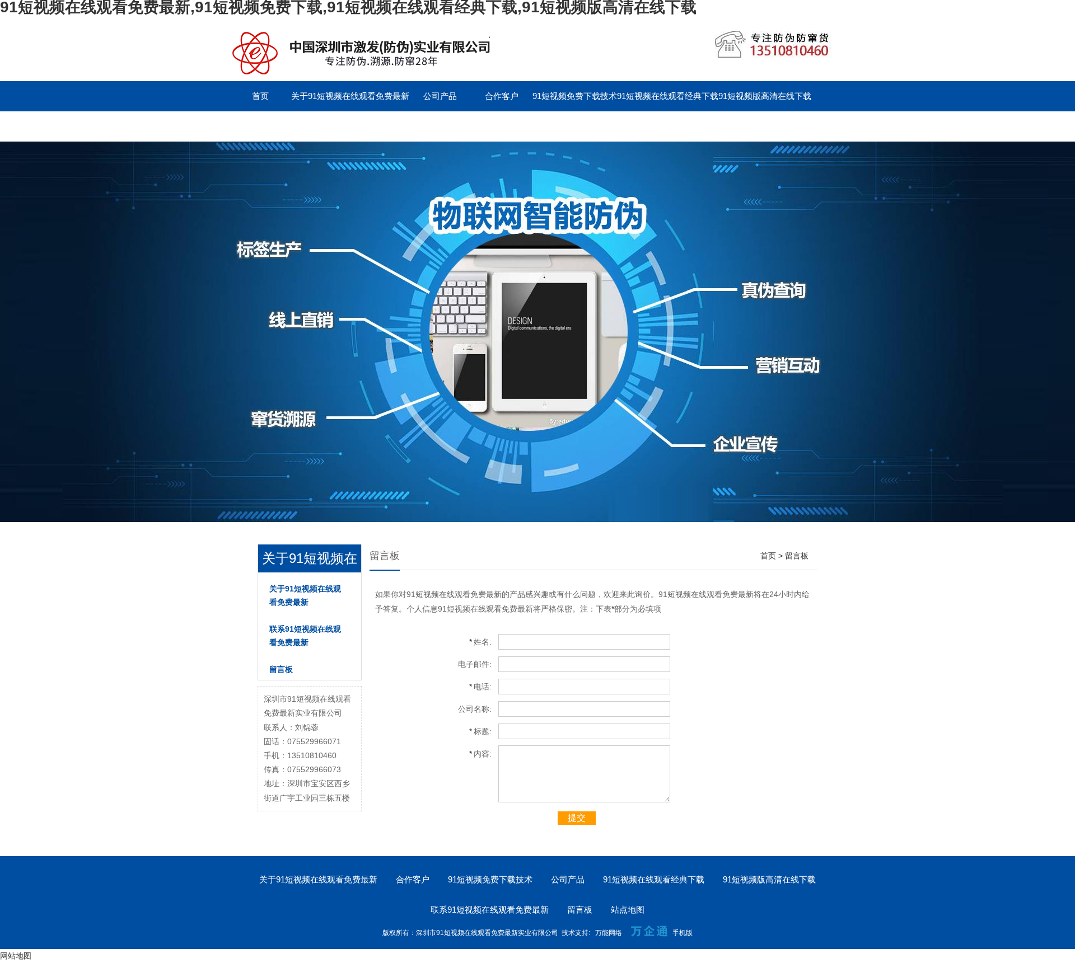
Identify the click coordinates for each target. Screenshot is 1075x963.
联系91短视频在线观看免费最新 (289, 126)
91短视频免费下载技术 (574, 96)
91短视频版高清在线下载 (764, 96)
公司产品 (440, 96)
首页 (260, 96)
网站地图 (15, 955)
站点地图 (627, 909)
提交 (577, 818)
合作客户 (501, 96)
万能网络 (608, 933)
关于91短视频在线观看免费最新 (350, 96)
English (440, 126)
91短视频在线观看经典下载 (667, 96)
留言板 (378, 126)
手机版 (682, 933)
